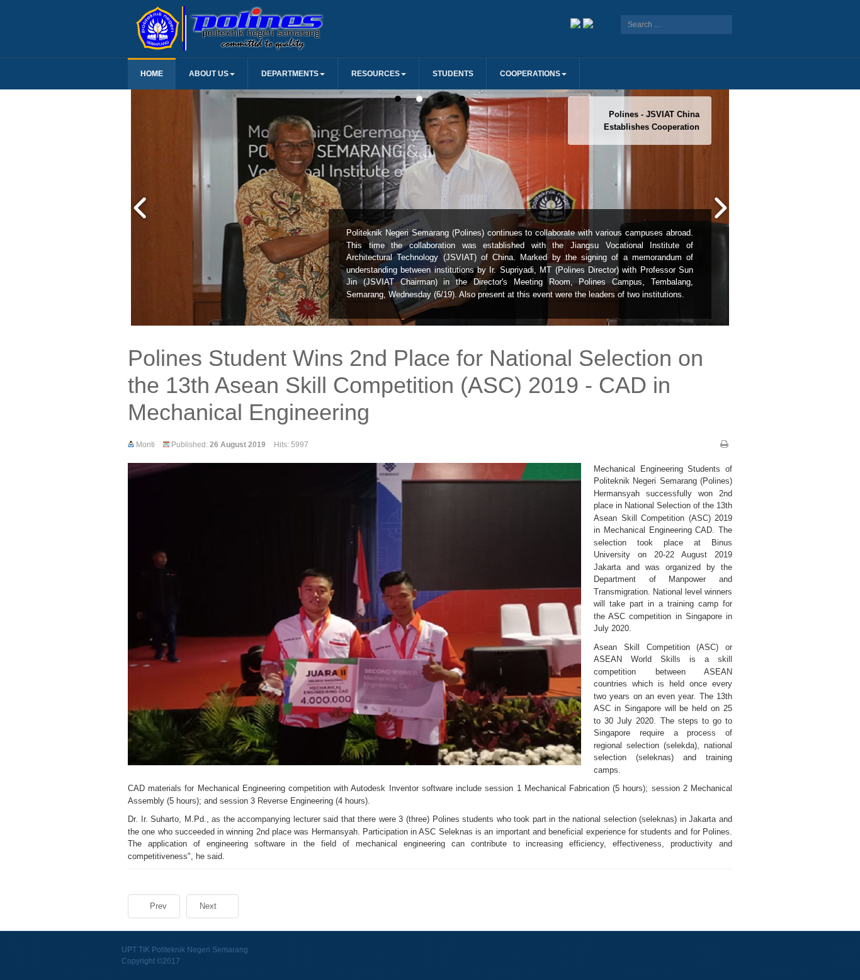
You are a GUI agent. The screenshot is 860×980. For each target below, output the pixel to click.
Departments (290, 73)
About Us (209, 73)
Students (453, 73)
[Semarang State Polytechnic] (279, 28)
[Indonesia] (575, 22)
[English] (588, 22)
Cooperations (530, 73)
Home (151, 73)
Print (724, 444)
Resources (375, 73)
